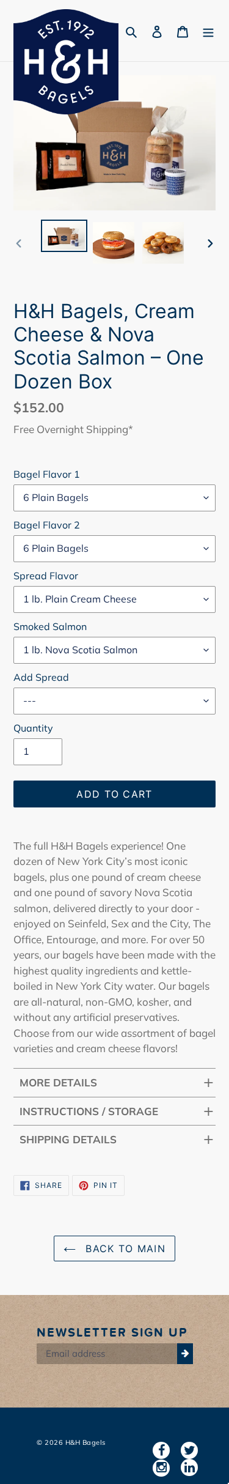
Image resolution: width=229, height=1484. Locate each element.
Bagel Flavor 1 (46, 474)
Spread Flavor (45, 575)
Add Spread (41, 677)
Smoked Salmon (50, 626)
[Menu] (208, 31)
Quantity (33, 728)
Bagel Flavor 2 (46, 525)
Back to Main (123, 1248)
